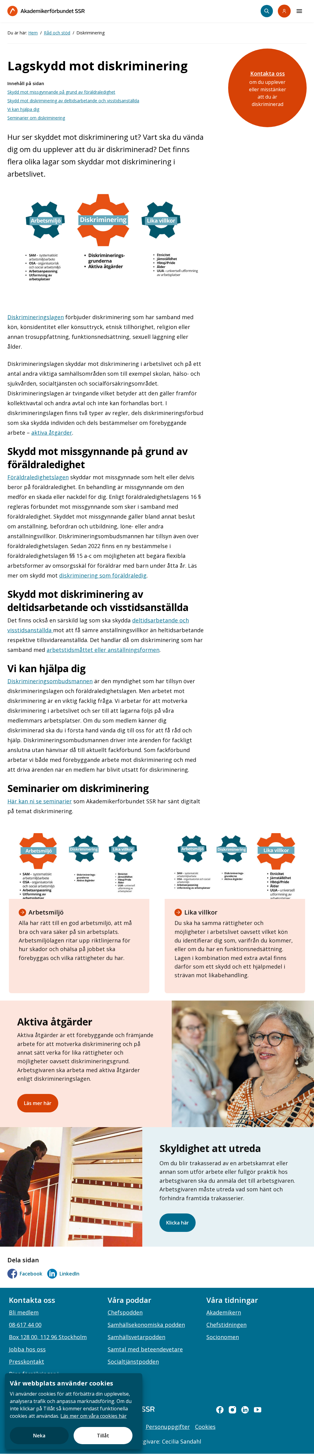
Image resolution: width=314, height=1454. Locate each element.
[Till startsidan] (46, 11)
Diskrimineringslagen (35, 317)
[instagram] (232, 1409)
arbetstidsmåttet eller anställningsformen (103, 649)
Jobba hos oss (27, 1349)
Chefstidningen (226, 1324)
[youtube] (257, 1409)
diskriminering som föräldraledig (103, 575)
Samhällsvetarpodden (136, 1337)
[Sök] (267, 11)
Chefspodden (125, 1312)
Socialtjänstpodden (133, 1361)
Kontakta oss (267, 73)
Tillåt (103, 1435)
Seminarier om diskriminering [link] (36, 118)
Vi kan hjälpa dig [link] (23, 109)
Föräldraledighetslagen (38, 477)
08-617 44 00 (25, 1324)
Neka (39, 1435)
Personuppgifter (168, 1426)
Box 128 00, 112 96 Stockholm (48, 1337)
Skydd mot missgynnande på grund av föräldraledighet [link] (61, 92)
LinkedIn (69, 1273)
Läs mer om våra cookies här (93, 1416)
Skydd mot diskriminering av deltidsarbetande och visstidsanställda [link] (73, 101)
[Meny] (299, 11)
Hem (33, 33)
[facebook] (220, 1409)
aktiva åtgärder (51, 432)
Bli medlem (24, 1312)
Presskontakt (26, 1361)
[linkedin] (245, 1409)
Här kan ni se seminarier (39, 801)
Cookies (205, 1426)
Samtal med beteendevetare (145, 1349)
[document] (73, 1411)
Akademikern (223, 1312)
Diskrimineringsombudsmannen (50, 681)
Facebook (31, 1273)
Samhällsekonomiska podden (146, 1324)
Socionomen (222, 1337)
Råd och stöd (57, 33)
